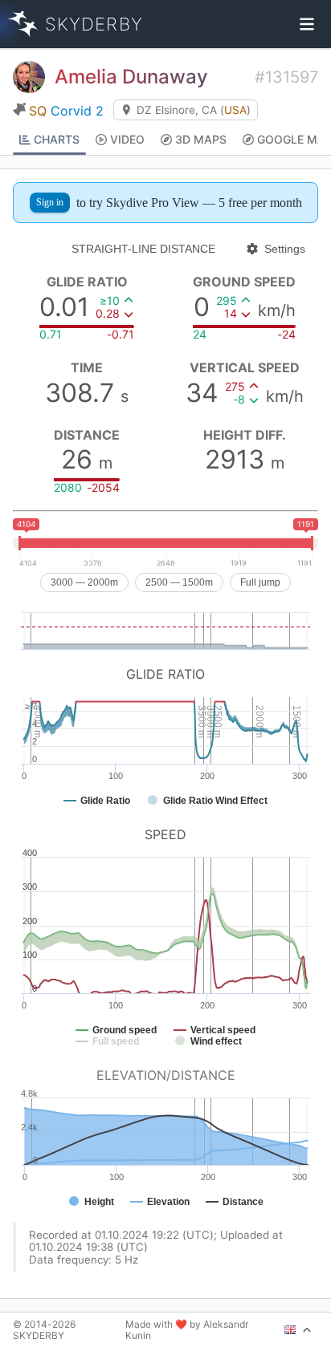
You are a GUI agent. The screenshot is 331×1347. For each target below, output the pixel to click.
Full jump (260, 582)
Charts (57, 139)
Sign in (49, 202)
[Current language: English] (298, 1330)
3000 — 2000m (84, 582)
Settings (284, 248)
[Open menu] (307, 24)
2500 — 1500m (179, 582)
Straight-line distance (143, 248)
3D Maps (201, 139)
